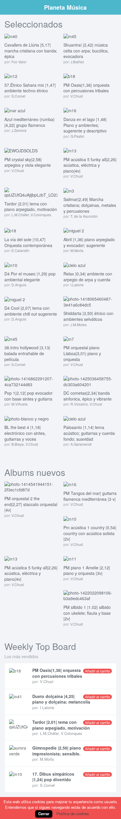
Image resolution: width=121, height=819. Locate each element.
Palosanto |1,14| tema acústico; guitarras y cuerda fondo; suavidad (89, 433)
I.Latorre (77, 284)
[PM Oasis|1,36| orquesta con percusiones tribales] (69, 76)
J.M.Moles (78, 324)
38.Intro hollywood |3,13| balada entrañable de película (27, 353)
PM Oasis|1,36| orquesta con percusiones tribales (86, 88)
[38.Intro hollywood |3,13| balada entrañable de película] (10, 338)
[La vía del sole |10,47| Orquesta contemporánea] (10, 230)
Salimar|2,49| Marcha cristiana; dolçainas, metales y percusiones (89, 205)
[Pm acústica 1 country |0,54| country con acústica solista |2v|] (69, 518)
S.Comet (18, 95)
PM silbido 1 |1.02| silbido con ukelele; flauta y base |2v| (87, 613)
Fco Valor (18, 61)
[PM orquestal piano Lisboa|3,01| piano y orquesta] (68, 338)
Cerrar (43, 813)
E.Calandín (20, 250)
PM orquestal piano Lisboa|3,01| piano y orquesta (82, 353)
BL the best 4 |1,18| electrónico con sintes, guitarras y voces (25, 433)
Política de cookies (72, 813)
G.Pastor (77, 136)
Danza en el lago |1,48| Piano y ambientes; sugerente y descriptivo (85, 125)
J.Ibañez (77, 61)
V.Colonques (41, 214)
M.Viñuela (19, 403)
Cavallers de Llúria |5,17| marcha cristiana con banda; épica (30, 50)
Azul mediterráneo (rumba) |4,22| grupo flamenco (29, 122)
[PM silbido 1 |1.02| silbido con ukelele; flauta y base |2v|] (90, 595)
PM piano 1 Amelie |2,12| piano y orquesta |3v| (86, 570)
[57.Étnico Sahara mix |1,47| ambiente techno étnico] (10, 76)
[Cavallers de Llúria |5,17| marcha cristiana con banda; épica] (10, 36)
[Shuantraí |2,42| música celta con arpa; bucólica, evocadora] (69, 36)
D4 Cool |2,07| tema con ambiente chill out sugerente (30, 311)
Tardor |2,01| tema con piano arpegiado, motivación (30, 206)
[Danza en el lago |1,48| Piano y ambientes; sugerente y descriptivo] (69, 110)
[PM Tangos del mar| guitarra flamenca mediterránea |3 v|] (69, 484)
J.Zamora (18, 130)
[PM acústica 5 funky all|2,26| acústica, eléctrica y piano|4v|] (69, 150)
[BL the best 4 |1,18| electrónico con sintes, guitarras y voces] (26, 418)
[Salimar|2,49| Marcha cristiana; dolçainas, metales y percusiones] (68, 190)
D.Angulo (18, 284)
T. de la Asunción (84, 216)
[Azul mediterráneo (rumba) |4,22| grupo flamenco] (14, 110)
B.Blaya (17, 444)
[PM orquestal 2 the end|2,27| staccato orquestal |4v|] (31, 486)
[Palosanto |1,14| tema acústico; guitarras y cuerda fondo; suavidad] (74, 418)
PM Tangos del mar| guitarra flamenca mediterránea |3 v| (90, 496)
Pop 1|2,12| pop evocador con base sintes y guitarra (28, 396)
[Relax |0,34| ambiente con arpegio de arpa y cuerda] (74, 265)
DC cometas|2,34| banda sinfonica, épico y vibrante (87, 396)
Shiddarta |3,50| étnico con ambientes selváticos (88, 316)
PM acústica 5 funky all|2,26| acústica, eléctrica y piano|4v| (90, 165)
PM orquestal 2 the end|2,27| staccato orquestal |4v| (30, 504)
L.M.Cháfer (20, 214)
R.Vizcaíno (79, 403)
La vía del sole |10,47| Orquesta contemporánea (28, 242)
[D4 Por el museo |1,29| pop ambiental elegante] (10, 265)
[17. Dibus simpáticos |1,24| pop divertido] (18, 774)
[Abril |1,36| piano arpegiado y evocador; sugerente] (73, 230)
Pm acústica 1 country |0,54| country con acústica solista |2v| (89, 533)
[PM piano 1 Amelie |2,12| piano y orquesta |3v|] (69, 558)
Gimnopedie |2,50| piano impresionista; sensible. (56, 751)
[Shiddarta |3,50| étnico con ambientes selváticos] (90, 301)
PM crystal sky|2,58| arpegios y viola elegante (27, 162)
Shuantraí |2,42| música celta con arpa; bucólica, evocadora (86, 50)
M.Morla (76, 250)
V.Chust (76, 95)
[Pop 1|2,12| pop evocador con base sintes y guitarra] (31, 381)
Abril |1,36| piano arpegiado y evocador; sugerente (89, 242)
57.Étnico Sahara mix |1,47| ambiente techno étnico (30, 88)
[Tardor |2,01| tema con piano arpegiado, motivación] (31, 192)
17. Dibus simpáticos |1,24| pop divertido (53, 777)
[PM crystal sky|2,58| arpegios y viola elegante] (21, 150)
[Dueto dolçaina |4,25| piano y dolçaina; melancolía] (18, 697)
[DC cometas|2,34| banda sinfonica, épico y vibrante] (90, 381)
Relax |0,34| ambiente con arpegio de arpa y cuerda (87, 276)
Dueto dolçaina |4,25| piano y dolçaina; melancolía (61, 699)
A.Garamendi (81, 444)
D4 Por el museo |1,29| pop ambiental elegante (30, 276)
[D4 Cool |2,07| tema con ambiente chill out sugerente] (14, 299)
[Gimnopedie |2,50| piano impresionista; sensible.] (18, 751)
